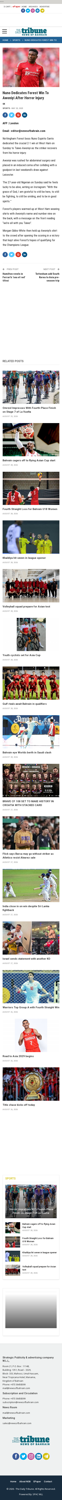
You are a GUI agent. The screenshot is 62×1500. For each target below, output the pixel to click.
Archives (33, 6)
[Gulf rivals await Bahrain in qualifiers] (31, 683)
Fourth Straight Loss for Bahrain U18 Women (30, 509)
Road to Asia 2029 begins (18, 1056)
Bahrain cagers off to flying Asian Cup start (29, 460)
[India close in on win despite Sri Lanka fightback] (31, 885)
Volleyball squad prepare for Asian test (26, 606)
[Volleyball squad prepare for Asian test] (31, 585)
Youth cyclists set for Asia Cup (21, 655)
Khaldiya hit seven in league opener (24, 557)
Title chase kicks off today (19, 1104)
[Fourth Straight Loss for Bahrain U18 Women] (31, 488)
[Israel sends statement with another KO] (31, 938)
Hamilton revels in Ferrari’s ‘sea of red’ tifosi (14, 277)
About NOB (24, 1481)
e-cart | (7, 6)
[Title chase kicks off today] (31, 1084)
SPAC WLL (38, 1494)
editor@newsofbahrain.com (28, 131)
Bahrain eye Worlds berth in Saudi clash (27, 752)
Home (24, 6)
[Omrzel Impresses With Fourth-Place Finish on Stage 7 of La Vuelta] (31, 387)
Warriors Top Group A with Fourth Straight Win (31, 1007)
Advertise (45, 6)
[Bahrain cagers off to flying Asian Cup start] (31, 439)
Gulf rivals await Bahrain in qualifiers (25, 703)
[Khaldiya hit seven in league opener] (31, 537)
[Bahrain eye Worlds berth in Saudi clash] (31, 731)
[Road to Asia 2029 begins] (31, 1035)
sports (6, 108)
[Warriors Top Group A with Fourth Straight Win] (31, 986)
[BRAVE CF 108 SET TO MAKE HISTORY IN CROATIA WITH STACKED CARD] (31, 780)
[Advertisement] (31, 317)
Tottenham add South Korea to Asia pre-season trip (47, 277)
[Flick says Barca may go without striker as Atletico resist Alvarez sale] (31, 832)
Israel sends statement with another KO (26, 958)
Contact (48, 1481)
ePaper (16, 6)
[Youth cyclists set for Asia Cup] (31, 634)
